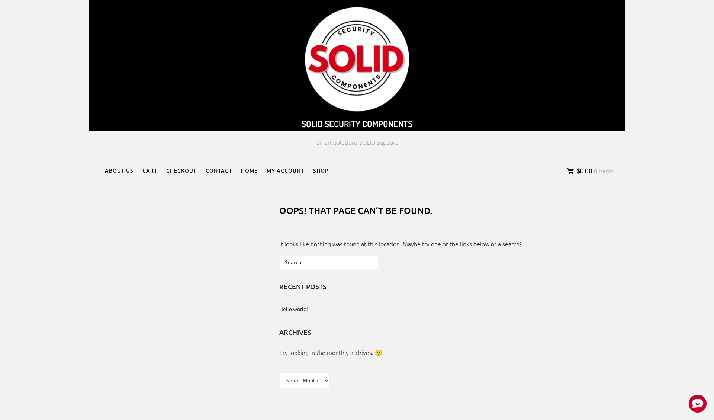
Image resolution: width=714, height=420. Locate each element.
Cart (149, 170)
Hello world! (293, 308)
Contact (219, 170)
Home (249, 170)
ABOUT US (119, 170)
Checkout (181, 170)
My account (285, 170)
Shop (321, 170)
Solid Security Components (357, 123)
